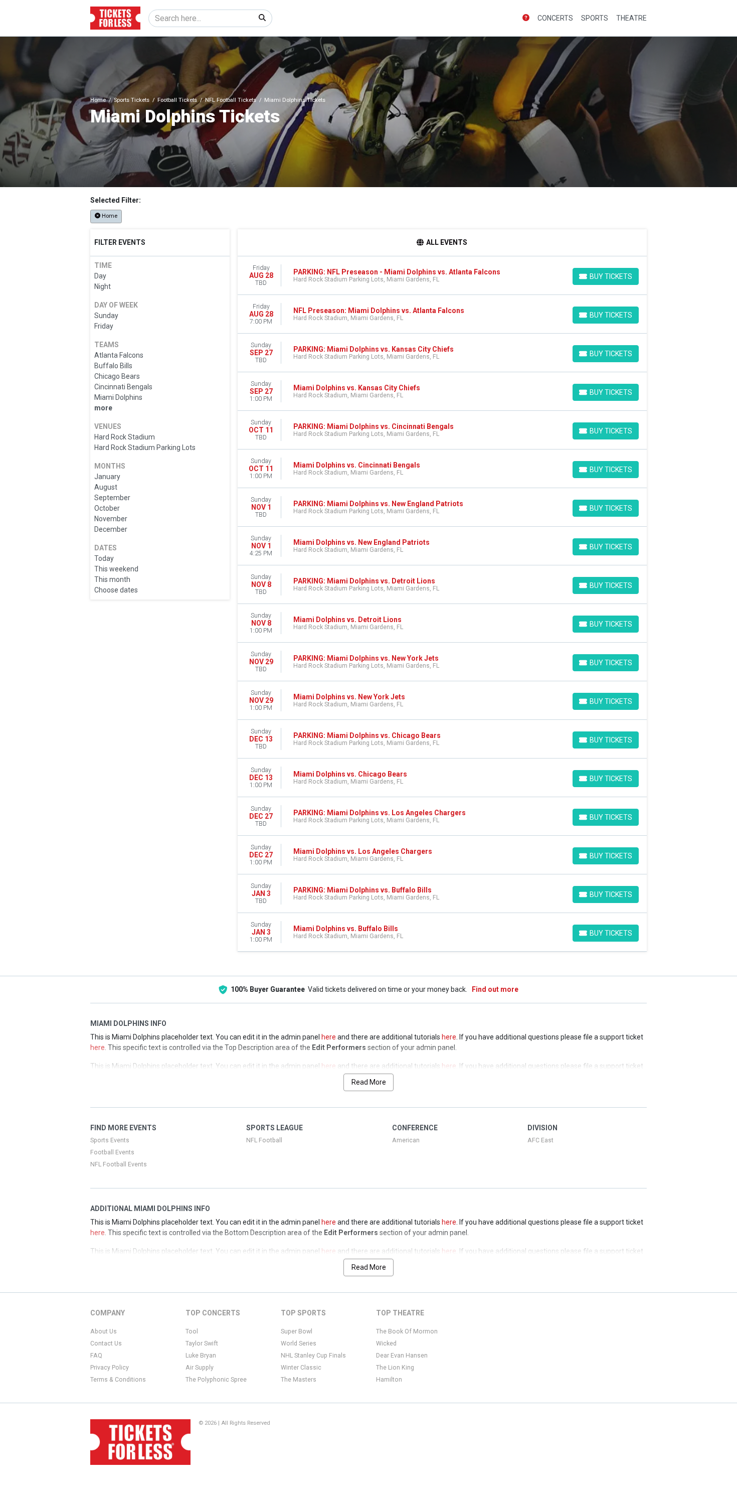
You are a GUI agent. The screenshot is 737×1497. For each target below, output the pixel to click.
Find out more (495, 989)
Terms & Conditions (118, 1379)
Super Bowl (296, 1331)
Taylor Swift (202, 1343)
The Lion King (395, 1367)
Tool (192, 1331)
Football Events (112, 1152)
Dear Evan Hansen (402, 1355)
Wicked (386, 1343)
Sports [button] (594, 18)
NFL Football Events (118, 1164)
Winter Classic (301, 1367)
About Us (103, 1331)
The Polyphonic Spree (216, 1379)
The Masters (298, 1379)
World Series (298, 1343)
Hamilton (389, 1379)
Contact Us (106, 1343)
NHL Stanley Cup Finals (313, 1355)
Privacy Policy (109, 1367)
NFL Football (264, 1140)
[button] (525, 18)
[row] (442, 275)
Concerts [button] (555, 18)
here (328, 1037)
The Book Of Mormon (407, 1331)
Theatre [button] (631, 18)
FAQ (96, 1355)
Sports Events (109, 1140)
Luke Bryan (201, 1355)
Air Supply (200, 1367)
